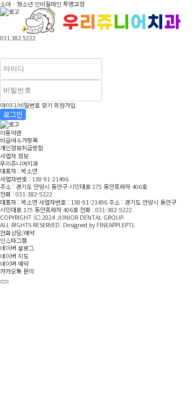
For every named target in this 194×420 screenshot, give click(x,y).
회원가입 (64, 105)
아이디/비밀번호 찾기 (26, 105)
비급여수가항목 (19, 140)
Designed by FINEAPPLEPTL (99, 224)
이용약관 (11, 132)
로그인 (13, 114)
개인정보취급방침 (21, 147)
